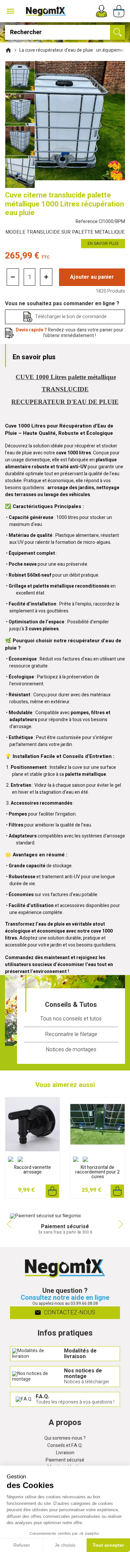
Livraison (65, 1453)
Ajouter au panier (92, 277)
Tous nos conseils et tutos (71, 1019)
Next (121, 1224)
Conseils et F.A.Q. (65, 1446)
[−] (13, 277)
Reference (100, 222)
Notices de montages (71, 1050)
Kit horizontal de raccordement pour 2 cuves (97, 1172)
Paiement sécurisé (65, 1460)
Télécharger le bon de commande (71, 316)
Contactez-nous (69, 1312)
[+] (46, 277)
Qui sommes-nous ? (65, 1438)
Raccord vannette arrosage (32, 1170)
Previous (8, 1224)
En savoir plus (103, 244)
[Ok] (117, 32)
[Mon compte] (101, 11)
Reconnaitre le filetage (71, 1034)
